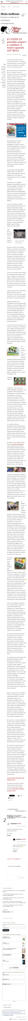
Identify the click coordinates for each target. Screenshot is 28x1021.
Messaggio (6, 984)
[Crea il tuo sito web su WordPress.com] (14, 1)
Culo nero (5, 942)
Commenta (21, 877)
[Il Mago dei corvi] (23, 940)
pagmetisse (14, 54)
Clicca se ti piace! (8, 918)
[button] (10, 469)
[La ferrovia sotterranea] (23, 958)
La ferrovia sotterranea (7, 954)
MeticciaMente (10, 14)
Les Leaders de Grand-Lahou (17, 444)
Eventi (9, 6)
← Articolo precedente (12, 809)
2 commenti (24, 55)
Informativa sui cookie (8, 1015)
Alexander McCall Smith (8, 949)
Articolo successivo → (20, 811)
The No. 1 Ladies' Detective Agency (9, 948)
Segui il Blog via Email (9, 922)
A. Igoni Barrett (6, 943)
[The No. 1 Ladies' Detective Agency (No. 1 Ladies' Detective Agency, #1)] (23, 952)
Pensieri (3, 6)
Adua (4, 960)
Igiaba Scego (6, 961)
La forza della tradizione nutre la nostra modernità (13, 890)
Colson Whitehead (7, 955)
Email (5, 979)
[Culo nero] (23, 946)
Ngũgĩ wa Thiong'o (7, 937)
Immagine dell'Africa (7, 1007)
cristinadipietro (13, 823)
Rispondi (9, 835)
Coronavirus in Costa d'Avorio (3, 74)
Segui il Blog (6, 930)
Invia (14, 1001)
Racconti (3, 9)
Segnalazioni (16, 6)
